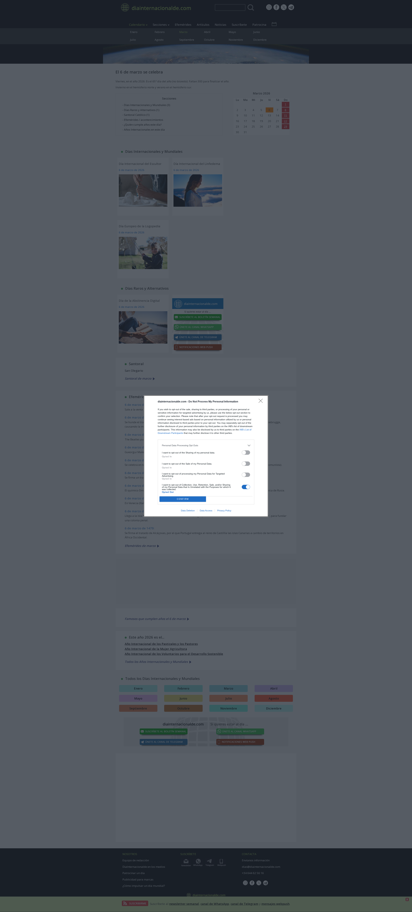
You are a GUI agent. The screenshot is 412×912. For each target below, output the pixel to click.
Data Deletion (188, 510)
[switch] (246, 452)
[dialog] (206, 456)
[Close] (262, 402)
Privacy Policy (224, 510)
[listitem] (206, 445)
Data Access (206, 510)
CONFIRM (183, 499)
